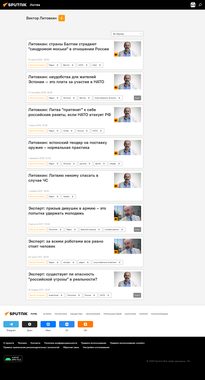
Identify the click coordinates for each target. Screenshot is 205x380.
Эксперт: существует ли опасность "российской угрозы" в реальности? (62, 276)
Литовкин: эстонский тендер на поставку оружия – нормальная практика (67, 145)
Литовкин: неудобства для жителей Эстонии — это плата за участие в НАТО (66, 79)
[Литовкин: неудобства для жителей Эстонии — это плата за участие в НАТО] (127, 81)
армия (98, 163)
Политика (53, 229)
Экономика (93, 313)
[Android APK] (13, 359)
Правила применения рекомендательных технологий (31, 347)
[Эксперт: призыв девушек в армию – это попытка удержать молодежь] (127, 213)
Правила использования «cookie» (127, 343)
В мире (47, 313)
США (94, 65)
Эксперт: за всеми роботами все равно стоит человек (65, 244)
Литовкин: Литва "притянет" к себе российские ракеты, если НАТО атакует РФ (69, 112)
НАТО (80, 65)
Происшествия (112, 313)
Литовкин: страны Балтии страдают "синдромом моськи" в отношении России (68, 46)
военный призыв (88, 229)
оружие (83, 163)
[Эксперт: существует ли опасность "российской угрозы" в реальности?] (127, 279)
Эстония (67, 98)
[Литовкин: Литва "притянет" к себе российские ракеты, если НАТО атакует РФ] (127, 114)
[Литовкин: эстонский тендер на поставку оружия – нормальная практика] (127, 147)
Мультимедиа (159, 313)
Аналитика (53, 295)
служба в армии (112, 229)
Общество (76, 313)
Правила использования (93, 343)
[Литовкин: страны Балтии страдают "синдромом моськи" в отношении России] (127, 49)
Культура (130, 313)
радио (82, 262)
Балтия (66, 65)
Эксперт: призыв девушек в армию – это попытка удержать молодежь (67, 211)
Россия (80, 130)
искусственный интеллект (105, 262)
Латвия (66, 196)
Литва (65, 130)
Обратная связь (71, 347)
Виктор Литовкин (41, 18)
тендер (113, 163)
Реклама (22, 343)
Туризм (143, 313)
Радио (51, 65)
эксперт (66, 262)
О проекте (8, 343)
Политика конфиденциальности (60, 343)
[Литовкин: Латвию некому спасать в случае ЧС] (127, 180)
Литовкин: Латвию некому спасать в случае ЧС (63, 178)
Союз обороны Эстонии (105, 98)
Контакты (35, 343)
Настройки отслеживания (96, 347)
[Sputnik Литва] (16, 7)
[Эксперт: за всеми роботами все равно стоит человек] (127, 246)
